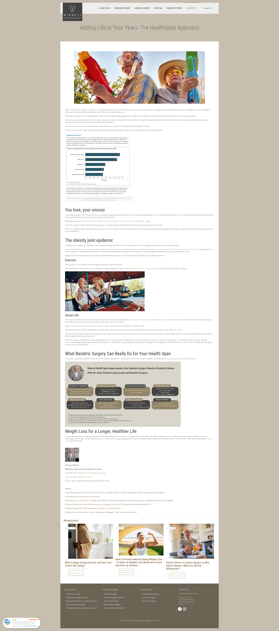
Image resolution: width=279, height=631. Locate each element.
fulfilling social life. (175, 330)
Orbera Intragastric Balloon (114, 597)
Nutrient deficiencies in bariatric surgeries (81, 601)
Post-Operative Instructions (114, 608)
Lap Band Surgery (110, 594)
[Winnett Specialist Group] (72, 12)
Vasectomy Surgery (149, 601)
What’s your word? (73, 594)
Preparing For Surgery (112, 604)
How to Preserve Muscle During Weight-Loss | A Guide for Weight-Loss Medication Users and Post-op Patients (139, 562)
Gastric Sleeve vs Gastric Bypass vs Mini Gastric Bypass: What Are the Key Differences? (187, 565)
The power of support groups (77, 597)
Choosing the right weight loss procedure (81, 608)
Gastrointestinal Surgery (150, 594)
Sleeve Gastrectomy (111, 601)
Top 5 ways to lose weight (75, 604)
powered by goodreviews (31, 626)
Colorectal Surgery (149, 597)
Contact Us (207, 8)
